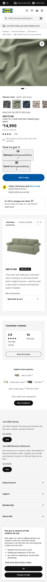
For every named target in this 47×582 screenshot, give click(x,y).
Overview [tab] (10, 222)
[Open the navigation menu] (41, 10)
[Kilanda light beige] (36, 104)
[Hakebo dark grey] (7, 104)
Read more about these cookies (18, 562)
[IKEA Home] (8, 11)
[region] (23, 62)
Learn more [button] (9, 206)
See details (7, 433)
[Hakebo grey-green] (16, 104)
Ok (23, 568)
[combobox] (21, 18)
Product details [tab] (25, 222)
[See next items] (38, 222)
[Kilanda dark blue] (26, 104)
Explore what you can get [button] (19, 192)
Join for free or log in (17, 188)
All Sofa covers (33, 388)
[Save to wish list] (41, 43)
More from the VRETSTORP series (16, 112)
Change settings (23, 575)
